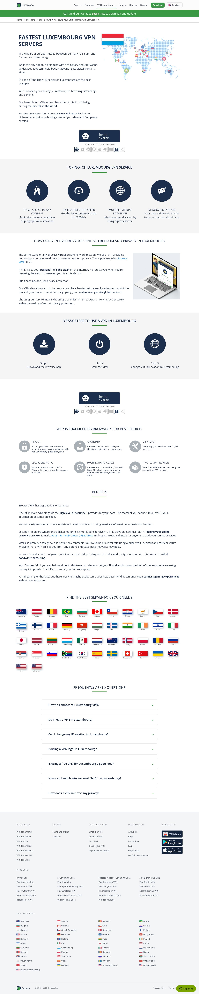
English (175, 5)
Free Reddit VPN (24, 886)
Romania (106, 952)
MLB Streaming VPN (149, 891)
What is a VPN (95, 836)
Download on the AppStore (172, 850)
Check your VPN (97, 846)
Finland (146, 930)
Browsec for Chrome (76, 149)
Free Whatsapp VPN (66, 891)
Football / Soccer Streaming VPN (114, 878)
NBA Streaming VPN (148, 895)
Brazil (146, 921)
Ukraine (65, 965)
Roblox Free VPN (24, 900)
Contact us (133, 841)
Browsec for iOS (99, 149)
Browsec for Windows (110, 149)
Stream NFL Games (66, 900)
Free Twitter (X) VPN (25, 891)
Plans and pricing (61, 832)
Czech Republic (68, 930)
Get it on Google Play (172, 842)
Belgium (106, 921)
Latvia (146, 943)
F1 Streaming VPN (65, 878)
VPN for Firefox (23, 836)
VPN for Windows (24, 850)
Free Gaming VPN (24, 882)
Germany (65, 934)
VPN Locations (105, 5)
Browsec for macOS (116, 149)
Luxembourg (67, 948)
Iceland (64, 939)
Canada (65, 926)
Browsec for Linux (122, 149)
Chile (104, 926)
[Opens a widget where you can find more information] (186, 989)
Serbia (23, 956)
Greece (105, 934)
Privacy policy (158, 988)
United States (149, 965)
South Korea (26, 961)
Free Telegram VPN (107, 886)
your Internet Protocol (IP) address (72, 535)
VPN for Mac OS (24, 855)
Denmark (106, 930)
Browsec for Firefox (82, 149)
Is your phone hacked (99, 850)
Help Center (134, 850)
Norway (24, 952)
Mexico (105, 948)
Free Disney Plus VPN (149, 878)
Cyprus (23, 930)
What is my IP (95, 832)
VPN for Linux (23, 860)
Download (158, 5)
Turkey (23, 965)
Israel (23, 943)
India (104, 939)
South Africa (149, 956)
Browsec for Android (105, 149)
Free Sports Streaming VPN (70, 886)
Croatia (146, 926)
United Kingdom (109, 965)
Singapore (66, 956)
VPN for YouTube (106, 900)
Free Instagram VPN (107, 882)
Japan (105, 943)
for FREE (104, 136)
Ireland (146, 939)
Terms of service (176, 988)
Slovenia (106, 956)
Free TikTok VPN (147, 886)
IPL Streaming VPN (107, 891)
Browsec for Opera (93, 149)
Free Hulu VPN (64, 882)
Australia (24, 921)
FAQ (130, 846)
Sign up (133, 5)
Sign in (144, 5)
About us (132, 832)
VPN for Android (23, 846)
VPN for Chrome (24, 832)
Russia (146, 952)
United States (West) (30, 970)
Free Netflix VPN (147, 882)
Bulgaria (24, 926)
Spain (64, 961)
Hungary (24, 939)
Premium (89, 5)
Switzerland (149, 961)
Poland (64, 952)
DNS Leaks (21, 878)
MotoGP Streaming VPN (109, 895)
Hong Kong (148, 934)
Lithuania (24, 948)
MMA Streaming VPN (26, 895)
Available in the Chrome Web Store (172, 834)
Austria (64, 921)
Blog (130, 836)
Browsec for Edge (88, 149)
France (23, 934)
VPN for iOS (22, 841)
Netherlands (149, 948)
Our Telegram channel (138, 855)
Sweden (106, 961)
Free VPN (93, 841)
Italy (63, 943)
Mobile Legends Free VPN (69, 895)
